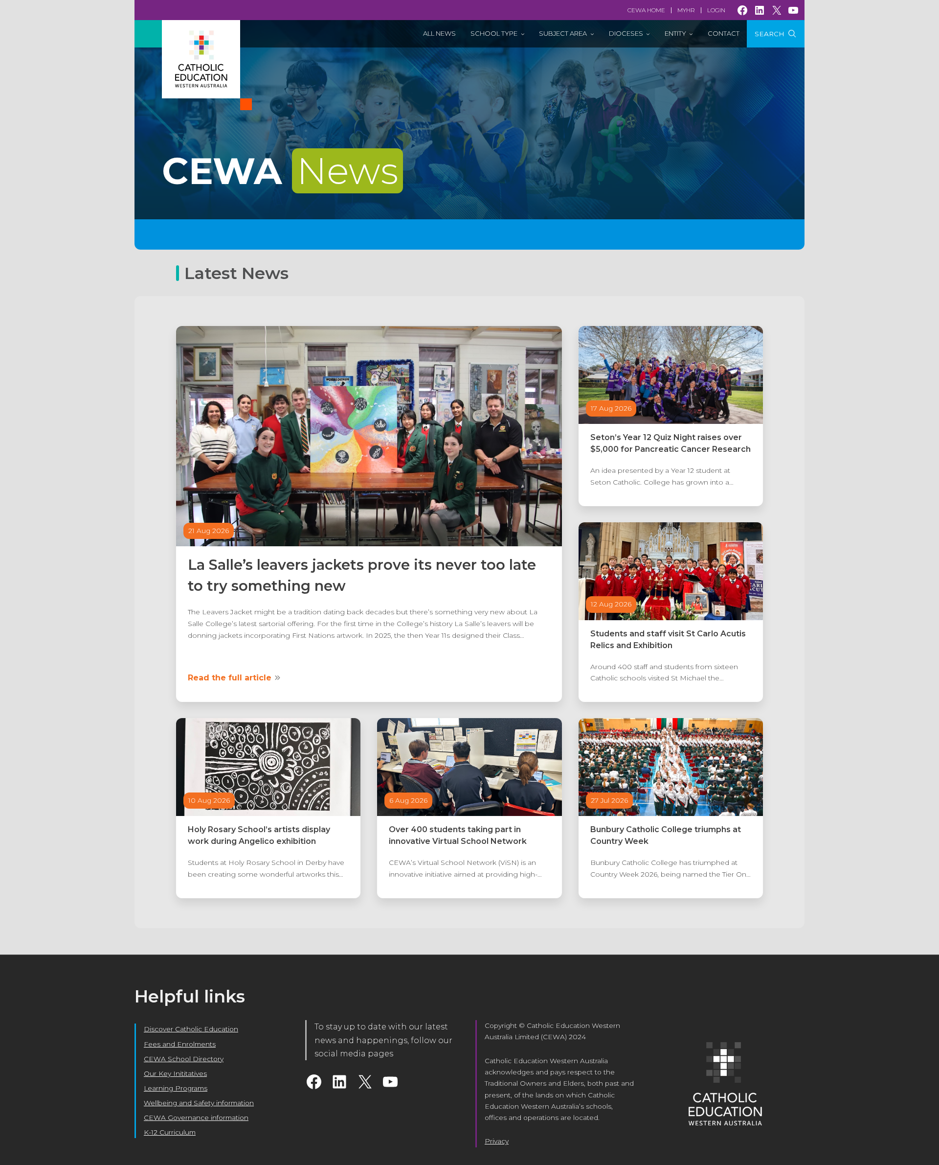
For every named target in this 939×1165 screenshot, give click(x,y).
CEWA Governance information (196, 1117)
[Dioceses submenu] (648, 34)
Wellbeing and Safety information (199, 1103)
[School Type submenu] (523, 34)
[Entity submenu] (691, 34)
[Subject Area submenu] (592, 34)
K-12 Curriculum (170, 1132)
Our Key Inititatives (175, 1073)
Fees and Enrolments (180, 1044)
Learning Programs (175, 1088)
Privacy (497, 1141)
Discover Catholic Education (191, 1029)
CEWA (280, 170)
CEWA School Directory (184, 1059)
